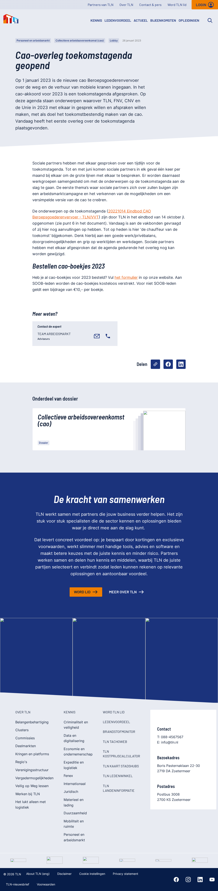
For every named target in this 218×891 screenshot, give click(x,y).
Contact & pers (150, 5)
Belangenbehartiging (32, 722)
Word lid (82, 591)
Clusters (22, 730)
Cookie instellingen (92, 873)
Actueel (141, 20)
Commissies (25, 738)
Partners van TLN (100, 5)
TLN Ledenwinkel (118, 776)
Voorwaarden (46, 884)
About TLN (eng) (38, 873)
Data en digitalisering (74, 738)
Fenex (68, 775)
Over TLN (126, 5)
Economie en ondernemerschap (78, 751)
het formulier (126, 277)
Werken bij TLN (27, 794)
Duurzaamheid (75, 813)
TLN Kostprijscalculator (121, 753)
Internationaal (75, 784)
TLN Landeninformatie (119, 788)
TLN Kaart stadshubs (121, 766)
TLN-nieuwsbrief (17, 884)
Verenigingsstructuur (32, 770)
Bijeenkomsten (163, 20)
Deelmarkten (25, 746)
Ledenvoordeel (118, 20)
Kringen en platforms (32, 754)
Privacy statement (125, 873)
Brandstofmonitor (119, 732)
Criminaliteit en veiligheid (76, 725)
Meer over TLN (123, 591)
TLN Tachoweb (115, 741)
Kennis (96, 20)
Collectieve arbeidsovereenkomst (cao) (80, 40)
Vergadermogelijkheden (34, 778)
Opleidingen (189, 20)
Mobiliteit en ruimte (74, 824)
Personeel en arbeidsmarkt (33, 40)
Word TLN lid (177, 5)
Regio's (21, 762)
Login (201, 4)
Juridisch (71, 791)
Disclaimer (64, 873)
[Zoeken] (210, 20)
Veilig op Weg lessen (32, 786)
